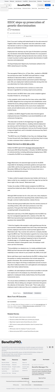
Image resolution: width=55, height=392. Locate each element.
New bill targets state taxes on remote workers (23, 317)
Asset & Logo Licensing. (21, 307)
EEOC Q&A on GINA (29, 144)
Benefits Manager (6, 364)
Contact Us (25, 370)
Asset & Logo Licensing (25, 367)
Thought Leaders (46, 1)
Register (48, 5)
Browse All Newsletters (38, 381)
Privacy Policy (36, 388)
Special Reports (5, 368)
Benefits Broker (5, 362)
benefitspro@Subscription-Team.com (11, 355)
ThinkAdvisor (9, 381)
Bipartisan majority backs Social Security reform (23, 322)
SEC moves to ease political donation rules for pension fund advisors (25, 325)
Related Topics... (17, 293)
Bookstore (39, 1)
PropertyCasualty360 (16, 381)
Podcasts (7, 1)
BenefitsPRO (23, 381)
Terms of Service (29, 388)
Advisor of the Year (6, 373)
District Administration (26, 384)
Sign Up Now (42, 378)
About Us (24, 362)
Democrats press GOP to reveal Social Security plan (24, 331)
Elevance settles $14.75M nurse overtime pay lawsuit (24, 319)
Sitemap (14, 373)
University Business (38, 384)
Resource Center (32, 1)
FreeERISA (25, 1)
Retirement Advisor (6, 366)
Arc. (15, 388)
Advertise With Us (26, 364)
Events (13, 368)
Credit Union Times (29, 382)
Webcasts (12, 1)
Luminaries (4, 371)
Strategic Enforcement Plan (34, 148)
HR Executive (16, 384)
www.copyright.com (40, 304)
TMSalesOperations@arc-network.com (32, 306)
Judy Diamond (18, 1)
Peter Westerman (16, 29)
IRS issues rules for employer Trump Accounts (22, 328)
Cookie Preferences (44, 388)
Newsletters (40, 5)
